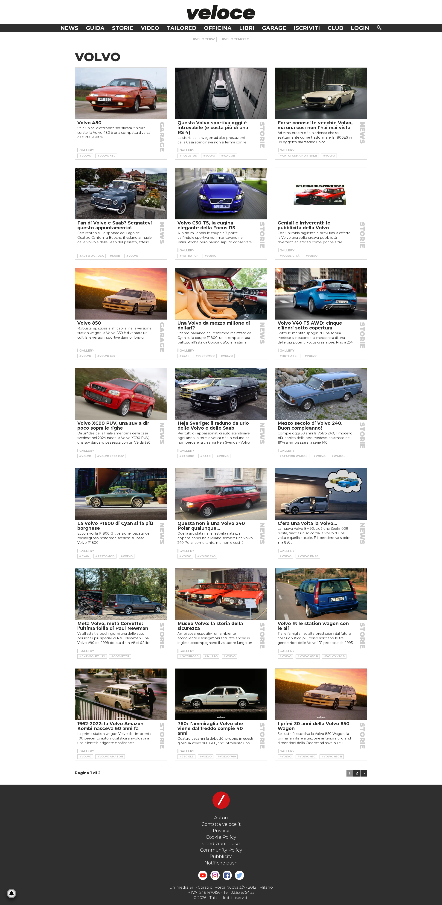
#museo (211, 656)
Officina (218, 28)
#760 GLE (186, 756)
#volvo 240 (206, 556)
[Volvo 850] (121, 294)
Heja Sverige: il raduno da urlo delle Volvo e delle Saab (213, 425)
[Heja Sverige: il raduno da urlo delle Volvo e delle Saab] (221, 394)
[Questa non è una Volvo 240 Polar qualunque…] (221, 494)
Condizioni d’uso (221, 843)
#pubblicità (289, 255)
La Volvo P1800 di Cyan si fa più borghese (115, 526)
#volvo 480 (106, 155)
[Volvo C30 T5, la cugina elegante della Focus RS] (221, 193)
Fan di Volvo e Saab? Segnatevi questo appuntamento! (114, 225)
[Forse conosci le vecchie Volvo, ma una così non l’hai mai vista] (321, 93)
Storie (122, 28)
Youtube (202, 875)
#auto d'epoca (91, 255)
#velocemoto (235, 39)
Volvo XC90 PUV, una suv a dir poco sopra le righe (113, 425)
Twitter (239, 875)
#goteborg (189, 656)
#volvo (85, 155)
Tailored (181, 28)
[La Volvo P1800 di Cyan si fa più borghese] (121, 494)
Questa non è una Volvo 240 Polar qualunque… (211, 526)
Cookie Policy (221, 837)
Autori (221, 818)
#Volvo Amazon (110, 756)
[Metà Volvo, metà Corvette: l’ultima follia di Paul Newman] (121, 594)
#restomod (205, 356)
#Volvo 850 (106, 356)
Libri (246, 28)
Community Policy (221, 850)
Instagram (215, 875)
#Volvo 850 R (307, 656)
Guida (95, 28)
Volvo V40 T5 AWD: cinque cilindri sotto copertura (310, 325)
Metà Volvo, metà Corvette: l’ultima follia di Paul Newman (112, 626)
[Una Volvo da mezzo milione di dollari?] (221, 294)
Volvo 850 (89, 323)
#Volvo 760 (227, 756)
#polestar (188, 155)
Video (150, 28)
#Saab (115, 255)
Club (335, 28)
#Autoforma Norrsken (298, 155)
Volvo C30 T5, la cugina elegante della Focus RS (206, 225)
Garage (274, 28)
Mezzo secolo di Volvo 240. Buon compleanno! (310, 425)
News (69, 28)
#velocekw (203, 39)
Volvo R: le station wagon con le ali (313, 626)
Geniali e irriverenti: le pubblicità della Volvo (304, 225)
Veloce (221, 12)
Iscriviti (307, 28)
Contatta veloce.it (221, 824)
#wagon (228, 155)
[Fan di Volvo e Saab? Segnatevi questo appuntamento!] (121, 193)
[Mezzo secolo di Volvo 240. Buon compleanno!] (321, 394)
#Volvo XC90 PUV (110, 456)
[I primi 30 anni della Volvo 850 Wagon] (321, 694)
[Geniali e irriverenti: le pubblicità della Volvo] (321, 193)
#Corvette (120, 656)
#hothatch (188, 255)
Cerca (379, 27)
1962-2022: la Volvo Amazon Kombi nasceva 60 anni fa (110, 726)
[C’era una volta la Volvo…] (321, 494)
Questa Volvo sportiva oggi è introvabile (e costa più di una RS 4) (212, 127)
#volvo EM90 (307, 556)
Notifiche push (221, 863)
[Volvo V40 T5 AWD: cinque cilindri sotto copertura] (321, 294)
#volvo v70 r (334, 656)
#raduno (186, 456)
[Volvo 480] (121, 93)
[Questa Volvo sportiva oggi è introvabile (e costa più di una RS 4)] (221, 93)
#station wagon (293, 456)
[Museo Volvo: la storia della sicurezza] (221, 594)
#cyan (184, 356)
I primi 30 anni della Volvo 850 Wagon (313, 726)
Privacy (221, 830)
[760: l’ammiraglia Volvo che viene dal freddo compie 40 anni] (221, 694)
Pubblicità (221, 856)
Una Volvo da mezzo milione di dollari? (213, 325)
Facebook (227, 875)
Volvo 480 (89, 122)
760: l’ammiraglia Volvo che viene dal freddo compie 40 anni (210, 728)
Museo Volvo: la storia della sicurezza (210, 626)
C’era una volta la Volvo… (307, 523)
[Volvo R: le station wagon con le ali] (321, 594)
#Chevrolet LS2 (92, 656)
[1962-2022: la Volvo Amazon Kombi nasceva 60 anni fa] (121, 694)
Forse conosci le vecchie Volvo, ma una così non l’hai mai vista (315, 125)
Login (360, 28)
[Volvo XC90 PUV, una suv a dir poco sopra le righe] (121, 394)
